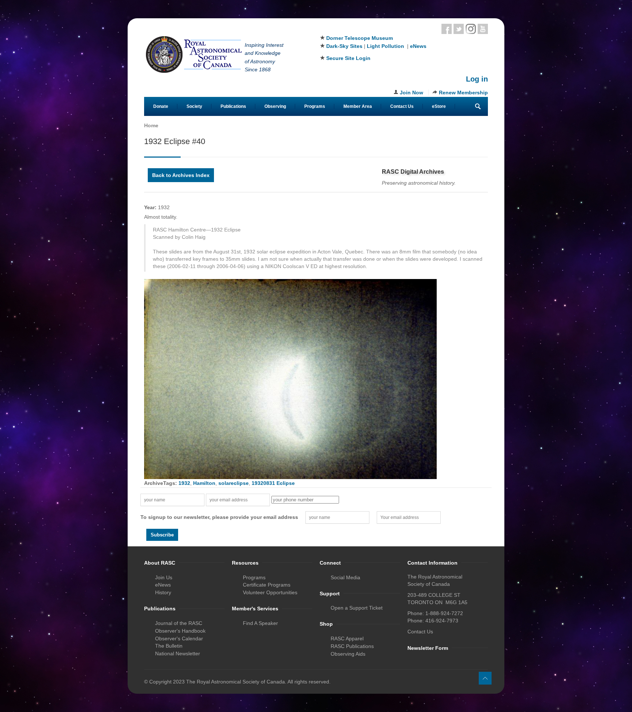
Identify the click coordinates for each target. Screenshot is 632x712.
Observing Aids (348, 654)
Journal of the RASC (178, 623)
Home (151, 125)
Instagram (471, 29)
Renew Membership (463, 92)
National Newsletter (177, 653)
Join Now (411, 92)
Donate (160, 106)
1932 (184, 483)
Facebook (446, 29)
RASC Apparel (347, 638)
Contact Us (402, 106)
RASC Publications (352, 646)
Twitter (459, 29)
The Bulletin (169, 646)
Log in (477, 79)
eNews (418, 46)
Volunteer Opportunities (270, 592)
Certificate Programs (266, 585)
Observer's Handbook (180, 631)
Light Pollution (385, 46)
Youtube (483, 29)
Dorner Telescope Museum (359, 38)
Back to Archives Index (181, 175)
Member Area (357, 106)
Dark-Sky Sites (344, 46)
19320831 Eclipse (273, 483)
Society (194, 106)
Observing (275, 106)
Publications (233, 106)
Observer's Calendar (179, 638)
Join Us (163, 577)
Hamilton (204, 483)
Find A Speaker (260, 623)
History (163, 592)
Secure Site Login (348, 58)
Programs (314, 106)
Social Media (345, 577)
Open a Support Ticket (357, 608)
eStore (439, 106)
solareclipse (233, 483)
